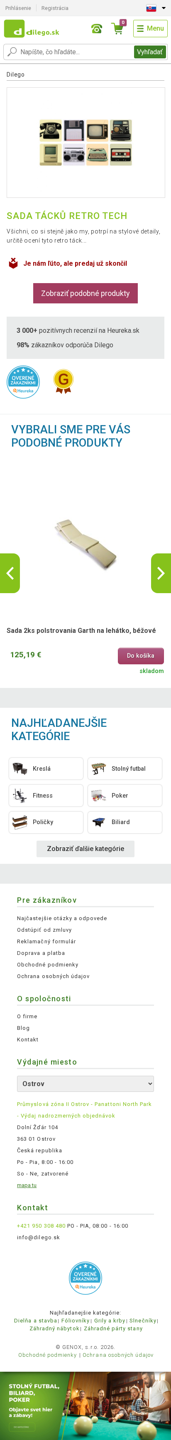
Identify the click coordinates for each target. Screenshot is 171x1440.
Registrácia (55, 8)
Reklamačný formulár (46, 941)
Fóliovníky (75, 1320)
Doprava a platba (41, 953)
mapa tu (27, 1185)
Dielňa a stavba (35, 1320)
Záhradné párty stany (113, 1328)
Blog (23, 1028)
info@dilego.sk (38, 1237)
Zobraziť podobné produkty (85, 293)
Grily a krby (109, 1320)
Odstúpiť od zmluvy (44, 930)
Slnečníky (142, 1320)
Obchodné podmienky (47, 965)
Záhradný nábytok (54, 1328)
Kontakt (28, 1039)
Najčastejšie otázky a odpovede (62, 918)
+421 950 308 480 (41, 1226)
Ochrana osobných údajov (53, 976)
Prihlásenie (18, 8)
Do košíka (140, 655)
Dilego (15, 74)
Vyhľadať (150, 52)
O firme (27, 1016)
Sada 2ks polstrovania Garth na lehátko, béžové (81, 631)
